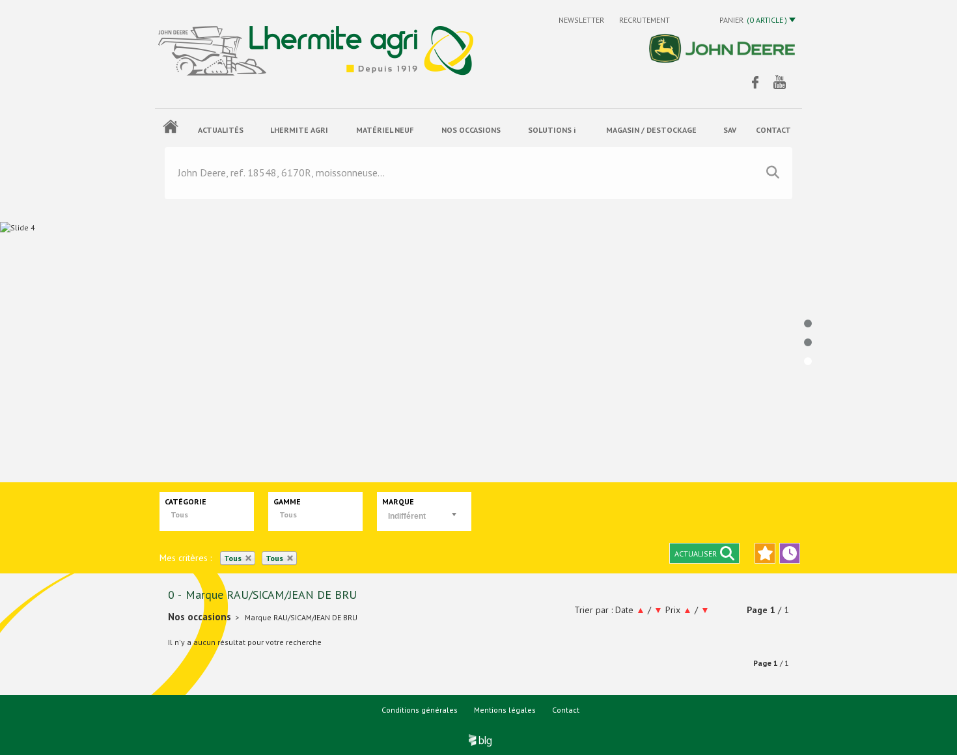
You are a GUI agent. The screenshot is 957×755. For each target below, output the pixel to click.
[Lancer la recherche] (772, 172)
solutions (552, 130)
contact (773, 130)
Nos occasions (471, 130)
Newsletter (582, 20)
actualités (220, 130)
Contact (565, 710)
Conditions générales (419, 710)
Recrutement (644, 20)
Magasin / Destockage (651, 130)
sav (729, 130)
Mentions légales (505, 710)
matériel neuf (384, 130)
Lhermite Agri (299, 130)
